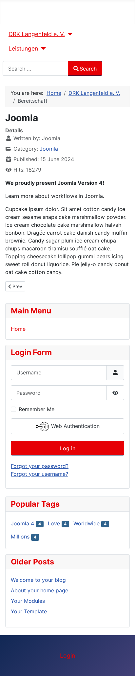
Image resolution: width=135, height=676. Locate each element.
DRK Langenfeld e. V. (37, 34)
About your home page (39, 590)
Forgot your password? (39, 466)
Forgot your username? (39, 474)
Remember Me (36, 409)
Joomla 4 (22, 523)
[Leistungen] (42, 48)
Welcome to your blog (38, 580)
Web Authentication (74, 426)
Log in (67, 448)
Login (67, 655)
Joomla (49, 148)
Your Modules (28, 601)
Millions (20, 536)
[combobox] (35, 68)
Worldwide (86, 523)
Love (54, 523)
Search (88, 68)
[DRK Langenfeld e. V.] (69, 34)
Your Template (29, 611)
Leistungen (23, 48)
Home (18, 329)
